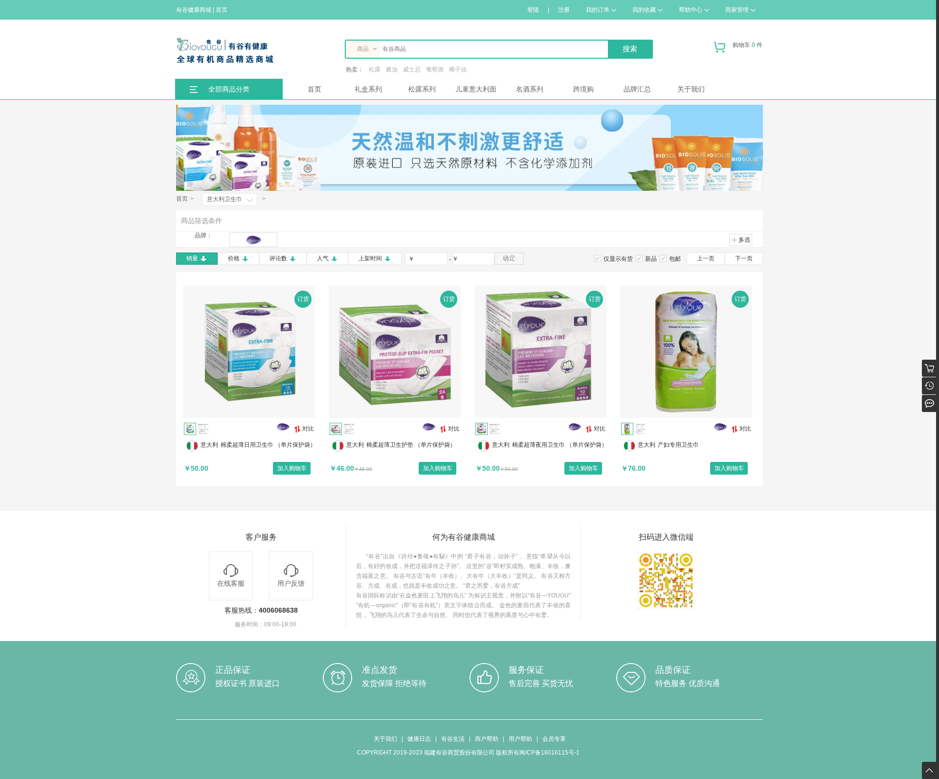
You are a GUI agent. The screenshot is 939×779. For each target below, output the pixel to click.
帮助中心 (690, 9)
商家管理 (737, 9)
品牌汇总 (637, 89)
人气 (323, 258)
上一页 (706, 258)
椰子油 (458, 69)
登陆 (533, 9)
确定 (509, 258)
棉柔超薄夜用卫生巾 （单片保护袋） (559, 444)
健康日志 (419, 738)
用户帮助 (520, 738)
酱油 (392, 69)
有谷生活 (453, 738)
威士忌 (412, 69)
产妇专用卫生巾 (678, 444)
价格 (234, 258)
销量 (192, 258)
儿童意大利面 (475, 89)
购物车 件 (747, 45)
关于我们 (691, 89)
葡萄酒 (435, 69)
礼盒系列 (368, 89)
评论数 (278, 258)
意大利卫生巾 (224, 199)
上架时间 (370, 258)
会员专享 (554, 738)
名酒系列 (529, 89)
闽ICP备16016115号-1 (549, 752)
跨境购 (583, 89)
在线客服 (231, 583)
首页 (314, 89)
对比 (308, 428)
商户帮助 (486, 738)
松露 (374, 69)
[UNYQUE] (253, 239)
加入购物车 (292, 468)
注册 (564, 9)
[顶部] (930, 766)
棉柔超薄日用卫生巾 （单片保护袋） (268, 444)
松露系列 (422, 89)
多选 (744, 239)
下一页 (744, 258)
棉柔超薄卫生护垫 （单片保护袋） (411, 444)
